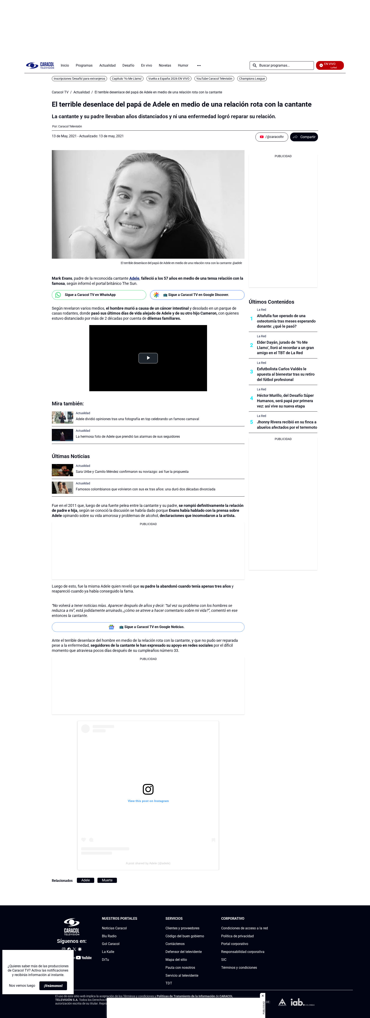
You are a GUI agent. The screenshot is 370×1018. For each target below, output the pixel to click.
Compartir (307, 137)
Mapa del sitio (176, 960)
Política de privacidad (237, 936)
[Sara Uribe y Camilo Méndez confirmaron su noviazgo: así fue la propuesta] (62, 470)
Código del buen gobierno (185, 936)
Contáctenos (175, 944)
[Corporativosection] (266, 918)
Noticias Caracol (114, 928)
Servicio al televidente (182, 975)
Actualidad (81, 92)
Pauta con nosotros (180, 967)
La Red (261, 309)
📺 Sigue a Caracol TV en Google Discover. (196, 295)
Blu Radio (109, 936)
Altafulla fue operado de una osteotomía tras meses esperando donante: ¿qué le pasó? (286, 321)
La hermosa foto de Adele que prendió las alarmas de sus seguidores (128, 436)
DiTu (105, 960)
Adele (134, 278)
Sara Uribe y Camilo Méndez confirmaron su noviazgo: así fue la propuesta (132, 472)
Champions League (252, 78)
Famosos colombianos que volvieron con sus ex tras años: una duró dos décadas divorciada (145, 489)
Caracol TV (60, 92)
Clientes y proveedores (182, 928)
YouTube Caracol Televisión (214, 78)
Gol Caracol (110, 944)
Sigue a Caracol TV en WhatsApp (90, 295)
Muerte (107, 880)
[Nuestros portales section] (138, 918)
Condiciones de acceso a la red (244, 928)
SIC (223, 960)
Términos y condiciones (239, 967)
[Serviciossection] (202, 918)
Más (199, 65)
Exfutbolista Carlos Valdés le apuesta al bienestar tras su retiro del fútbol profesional (286, 374)
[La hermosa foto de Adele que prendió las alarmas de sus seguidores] (62, 435)
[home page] (40, 65)
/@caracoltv (274, 137)
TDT (169, 983)
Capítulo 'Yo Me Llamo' (127, 78)
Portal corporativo (234, 944)
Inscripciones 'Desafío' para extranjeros (79, 78)
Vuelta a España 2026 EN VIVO (168, 78)
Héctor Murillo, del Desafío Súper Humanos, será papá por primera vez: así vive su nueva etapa (285, 400)
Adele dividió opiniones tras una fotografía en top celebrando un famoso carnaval (137, 419)
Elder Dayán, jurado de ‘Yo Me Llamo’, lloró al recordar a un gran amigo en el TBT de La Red (285, 347)
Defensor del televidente (184, 952)
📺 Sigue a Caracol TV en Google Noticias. (152, 627)
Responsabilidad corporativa (242, 952)
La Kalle (108, 952)
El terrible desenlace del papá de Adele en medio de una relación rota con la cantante (158, 92)
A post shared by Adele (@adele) (148, 863)
